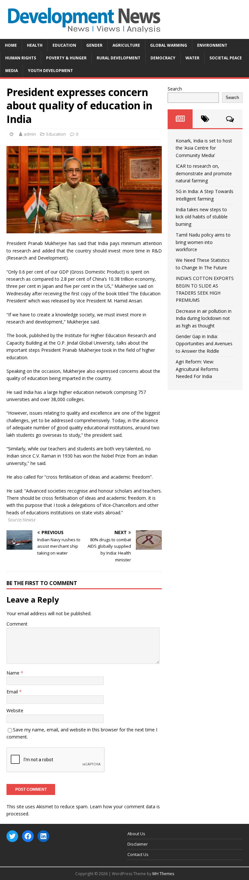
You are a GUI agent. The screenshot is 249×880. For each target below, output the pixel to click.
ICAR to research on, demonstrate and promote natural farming (204, 173)
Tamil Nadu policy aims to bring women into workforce (203, 242)
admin (30, 134)
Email (12, 692)
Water (192, 58)
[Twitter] (12, 836)
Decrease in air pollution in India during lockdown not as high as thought (203, 318)
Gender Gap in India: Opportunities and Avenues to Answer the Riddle (204, 343)
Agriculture (126, 45)
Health (34, 45)
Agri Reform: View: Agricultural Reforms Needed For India (197, 369)
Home (11, 45)
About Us (136, 834)
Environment (212, 45)
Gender (94, 45)
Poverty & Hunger (66, 58)
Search (175, 89)
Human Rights (20, 58)
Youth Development (50, 70)
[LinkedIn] (43, 836)
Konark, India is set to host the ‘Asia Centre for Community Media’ (204, 148)
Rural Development (118, 58)
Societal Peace (225, 58)
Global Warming (168, 45)
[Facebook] (28, 836)
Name (13, 673)
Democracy (162, 58)
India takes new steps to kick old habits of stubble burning (202, 216)
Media (11, 70)
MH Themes (163, 873)
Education (64, 45)
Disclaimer (137, 844)
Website (14, 710)
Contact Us (137, 854)
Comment (17, 624)
